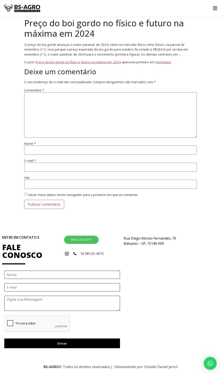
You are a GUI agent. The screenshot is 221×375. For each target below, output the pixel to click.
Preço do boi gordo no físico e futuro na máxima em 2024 (78, 62)
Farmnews (163, 62)
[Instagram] (67, 253)
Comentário (34, 90)
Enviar (62, 343)
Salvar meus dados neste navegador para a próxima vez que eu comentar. (83, 194)
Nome (30, 143)
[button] (215, 8)
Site (27, 177)
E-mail (30, 160)
